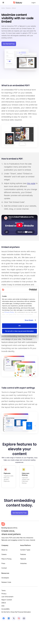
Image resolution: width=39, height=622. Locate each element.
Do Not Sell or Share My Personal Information (16, 612)
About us (4, 550)
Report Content (6, 600)
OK (20, 325)
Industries (23, 563)
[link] (33, 2)
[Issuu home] (18, 3)
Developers (5, 578)
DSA (2, 606)
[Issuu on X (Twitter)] (14, 618)
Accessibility (5, 609)
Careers (4, 554)
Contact (4, 568)
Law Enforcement (7, 597)
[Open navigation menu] (3, 2)
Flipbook (23, 559)
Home (3, 8)
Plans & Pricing (6, 559)
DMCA (3, 603)
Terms (3, 590)
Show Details (29, 320)
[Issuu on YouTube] (24, 618)
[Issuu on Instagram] (19, 618)
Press (3, 563)
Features (8, 8)
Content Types (25, 550)
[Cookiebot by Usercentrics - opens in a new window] (29, 290)
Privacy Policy (9, 312)
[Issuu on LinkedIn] (9, 618)
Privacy (3, 594)
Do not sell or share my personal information (19, 331)
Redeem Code (6, 582)
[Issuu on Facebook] (3, 618)
